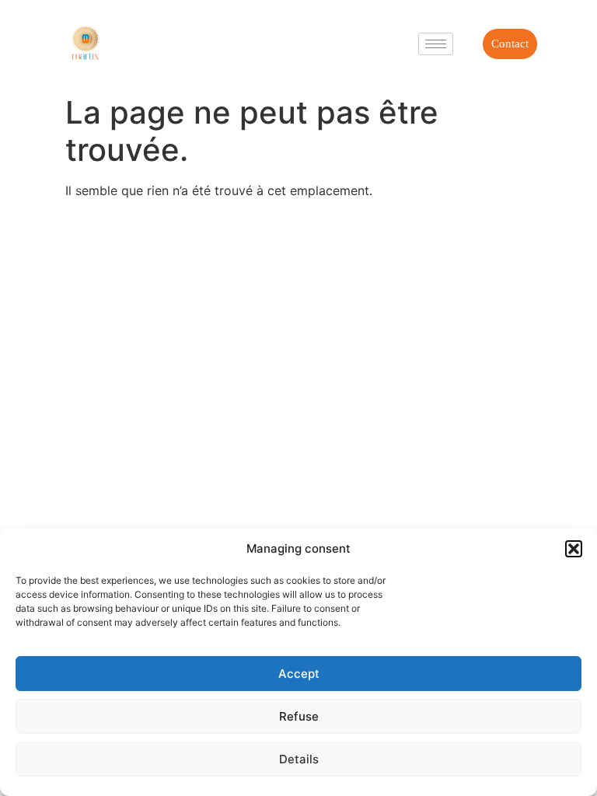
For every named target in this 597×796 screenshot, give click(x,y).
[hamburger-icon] (435, 44)
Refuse (299, 716)
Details (299, 759)
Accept (298, 673)
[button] (573, 549)
